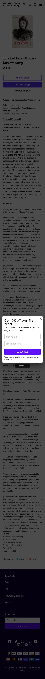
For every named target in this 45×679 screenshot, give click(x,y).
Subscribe (22, 351)
